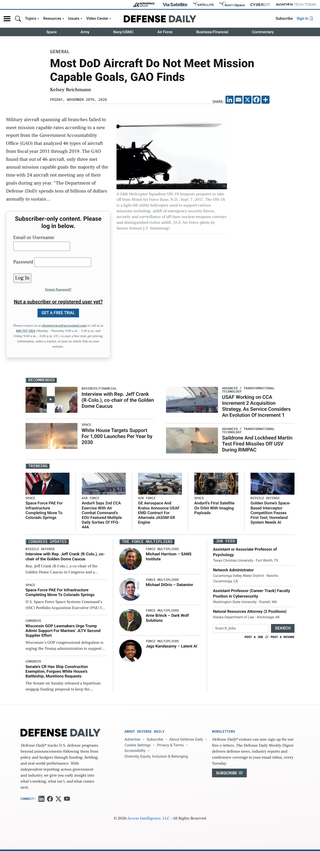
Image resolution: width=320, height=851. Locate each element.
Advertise (132, 739)
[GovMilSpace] (232, 4)
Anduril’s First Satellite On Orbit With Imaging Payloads (214, 508)
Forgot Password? (58, 289)
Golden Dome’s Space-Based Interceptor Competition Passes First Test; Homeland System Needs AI (270, 513)
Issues (74, 18)
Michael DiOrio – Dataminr (169, 584)
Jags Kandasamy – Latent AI (171, 646)
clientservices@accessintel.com (64, 326)
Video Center (97, 18)
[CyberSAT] (260, 4)
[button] (7, 19)
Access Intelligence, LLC (148, 818)
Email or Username (33, 237)
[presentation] (130, 558)
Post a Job (253, 637)
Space (51, 32)
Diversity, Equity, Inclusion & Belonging (156, 756)
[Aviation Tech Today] (296, 4)
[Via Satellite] (175, 4)
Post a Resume (282, 637)
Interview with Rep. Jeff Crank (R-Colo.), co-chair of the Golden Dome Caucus (118, 400)
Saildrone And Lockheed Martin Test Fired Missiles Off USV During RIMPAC (257, 444)
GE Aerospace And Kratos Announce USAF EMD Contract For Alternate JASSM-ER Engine (159, 513)
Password (23, 262)
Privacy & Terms (170, 745)
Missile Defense (265, 498)
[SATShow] (203, 4)
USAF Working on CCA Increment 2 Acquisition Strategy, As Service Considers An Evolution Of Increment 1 (256, 406)
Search (282, 628)
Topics (30, 18)
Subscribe (284, 18)
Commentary (263, 32)
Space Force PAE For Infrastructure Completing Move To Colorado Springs (44, 510)
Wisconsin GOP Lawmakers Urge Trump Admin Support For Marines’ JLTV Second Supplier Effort (63, 631)
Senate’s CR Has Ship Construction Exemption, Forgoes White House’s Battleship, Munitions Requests (57, 671)
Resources (52, 18)
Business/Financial (212, 32)
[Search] (18, 18)
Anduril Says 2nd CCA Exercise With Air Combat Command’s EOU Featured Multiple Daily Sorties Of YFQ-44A (102, 515)
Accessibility (135, 750)
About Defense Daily (186, 739)
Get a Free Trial (58, 312)
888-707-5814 (25, 331)
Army (85, 32)
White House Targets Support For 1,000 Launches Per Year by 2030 (117, 436)
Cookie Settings (137, 745)
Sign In (302, 18)
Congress (33, 621)
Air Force (164, 32)
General (60, 52)
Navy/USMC (123, 32)
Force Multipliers (162, 549)
